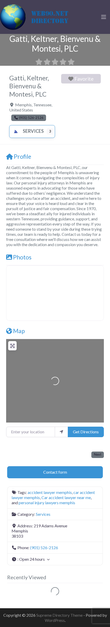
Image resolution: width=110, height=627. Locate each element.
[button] (55, 559)
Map (19, 330)
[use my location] (61, 432)
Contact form (55, 472)
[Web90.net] (38, 16)
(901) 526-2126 (44, 547)
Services (33, 131)
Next (97, 454)
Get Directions (86, 431)
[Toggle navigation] (103, 17)
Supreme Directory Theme (59, 615)
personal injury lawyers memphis (47, 502)
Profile (22, 156)
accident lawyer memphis (50, 492)
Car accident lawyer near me (66, 497)
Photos (22, 257)
